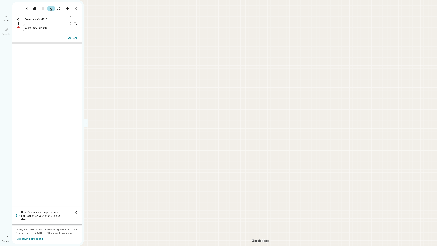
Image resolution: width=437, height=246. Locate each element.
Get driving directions (29, 238)
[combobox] (47, 19)
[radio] (27, 8)
